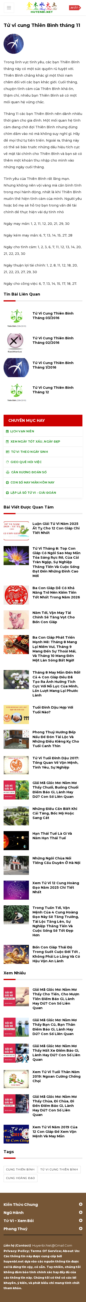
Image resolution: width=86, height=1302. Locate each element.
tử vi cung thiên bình (59, 1169)
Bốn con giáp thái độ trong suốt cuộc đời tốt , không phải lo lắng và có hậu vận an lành (56, 954)
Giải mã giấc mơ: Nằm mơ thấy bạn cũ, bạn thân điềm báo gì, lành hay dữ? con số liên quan (54, 1027)
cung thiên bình (20, 1169)
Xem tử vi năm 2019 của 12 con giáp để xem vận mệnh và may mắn (54, 1131)
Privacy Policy (16, 1251)
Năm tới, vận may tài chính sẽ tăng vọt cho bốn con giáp (53, 617)
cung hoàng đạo (20, 1178)
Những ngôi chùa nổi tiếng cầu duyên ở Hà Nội (56, 860)
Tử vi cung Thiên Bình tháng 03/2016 (53, 315)
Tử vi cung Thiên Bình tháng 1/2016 (53, 365)
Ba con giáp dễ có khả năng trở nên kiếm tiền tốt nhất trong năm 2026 (56, 592)
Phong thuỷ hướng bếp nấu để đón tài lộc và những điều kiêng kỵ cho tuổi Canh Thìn (55, 739)
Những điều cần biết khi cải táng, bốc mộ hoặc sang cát (54, 813)
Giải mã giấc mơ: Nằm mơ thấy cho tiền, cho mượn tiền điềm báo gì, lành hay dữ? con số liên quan (55, 998)
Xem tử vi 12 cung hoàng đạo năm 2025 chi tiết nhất (55, 887)
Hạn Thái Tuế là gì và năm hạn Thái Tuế (52, 835)
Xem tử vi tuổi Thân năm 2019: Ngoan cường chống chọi (56, 1076)
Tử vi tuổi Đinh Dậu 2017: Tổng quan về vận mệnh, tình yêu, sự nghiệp (55, 762)
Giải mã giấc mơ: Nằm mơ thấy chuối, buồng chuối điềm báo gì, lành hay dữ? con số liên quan (55, 790)
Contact (23, 1245)
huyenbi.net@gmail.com (52, 1245)
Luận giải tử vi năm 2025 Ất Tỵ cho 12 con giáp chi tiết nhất (56, 528)
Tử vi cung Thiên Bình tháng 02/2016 (53, 340)
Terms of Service (45, 1251)
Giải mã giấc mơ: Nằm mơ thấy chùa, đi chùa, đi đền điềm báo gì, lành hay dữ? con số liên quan (54, 1106)
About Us (71, 1251)
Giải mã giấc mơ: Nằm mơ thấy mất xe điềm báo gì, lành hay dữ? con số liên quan (56, 1053)
